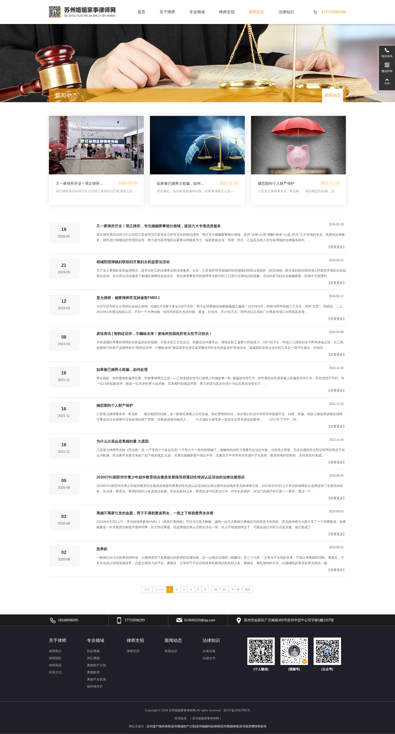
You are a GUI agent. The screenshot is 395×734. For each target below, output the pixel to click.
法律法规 (209, 651)
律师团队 (55, 658)
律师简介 (55, 651)
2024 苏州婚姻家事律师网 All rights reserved (192, 710)
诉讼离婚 (93, 658)
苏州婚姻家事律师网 (205, 718)
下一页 (235, 589)
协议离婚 (93, 651)
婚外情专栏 (95, 686)
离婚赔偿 (93, 672)
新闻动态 (256, 12)
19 (215, 589)
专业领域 (197, 12)
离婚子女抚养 (96, 679)
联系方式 (55, 672)
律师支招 (227, 12)
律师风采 (55, 665)
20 (224, 589)
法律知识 (286, 12)
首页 (141, 12)
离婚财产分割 (96, 665)
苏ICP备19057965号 (236, 710)
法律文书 (209, 658)
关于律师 (167, 12)
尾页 (248, 589)
